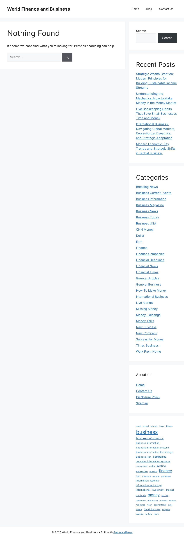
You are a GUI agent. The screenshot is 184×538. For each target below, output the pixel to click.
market (170, 489)
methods (141, 495)
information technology (149, 485)
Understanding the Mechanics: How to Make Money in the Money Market (156, 98)
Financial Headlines (150, 260)
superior (140, 514)
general (156, 476)
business (147, 432)
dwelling (161, 466)
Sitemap (142, 403)
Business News (147, 211)
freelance (146, 476)
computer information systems (153, 461)
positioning (153, 500)
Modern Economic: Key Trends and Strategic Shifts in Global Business (156, 148)
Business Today (147, 217)
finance (165, 470)
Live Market (144, 303)
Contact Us (166, 9)
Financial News (147, 266)
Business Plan (143, 456)
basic (161, 426)
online (165, 495)
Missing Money (147, 309)
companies (159, 456)
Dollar (140, 235)
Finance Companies (150, 254)
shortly (139, 509)
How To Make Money (151, 290)
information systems (147, 480)
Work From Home (148, 351)
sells (170, 505)
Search (141, 31)
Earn (139, 242)
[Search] (67, 57)
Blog (149, 9)
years (156, 514)
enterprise (142, 471)
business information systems (152, 447)
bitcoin (169, 426)
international (143, 489)
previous (163, 500)
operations (141, 500)
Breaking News (147, 187)
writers (148, 514)
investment (158, 489)
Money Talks (145, 321)
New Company (146, 333)
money (154, 494)
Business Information (151, 199)
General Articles (147, 278)
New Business (146, 327)
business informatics (150, 438)
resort (149, 505)
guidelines (166, 476)
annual (146, 426)
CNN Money (144, 229)
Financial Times (147, 272)
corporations (142, 466)
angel (138, 426)
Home (135, 9)
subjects (166, 509)
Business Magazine (150, 205)
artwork (154, 426)
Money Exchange (148, 315)
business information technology (154, 452)
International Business (152, 296)
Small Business (152, 509)
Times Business (147, 345)
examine (153, 471)
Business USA (146, 223)
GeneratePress (123, 532)
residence (140, 505)
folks (138, 476)
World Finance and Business (38, 9)
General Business (148, 284)
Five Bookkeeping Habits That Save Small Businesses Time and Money (156, 113)
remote (172, 500)
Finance (141, 248)
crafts (152, 466)
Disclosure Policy (148, 397)
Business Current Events (153, 193)
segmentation (160, 505)
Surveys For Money (150, 339)
